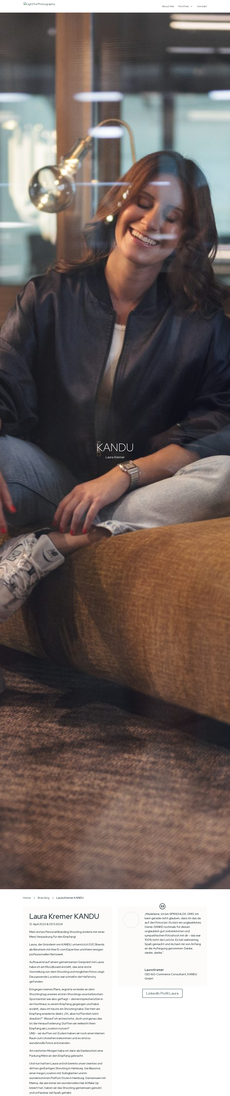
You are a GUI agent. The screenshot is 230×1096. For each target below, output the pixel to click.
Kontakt (202, 6)
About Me (168, 6)
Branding (43, 898)
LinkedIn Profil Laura (162, 993)
